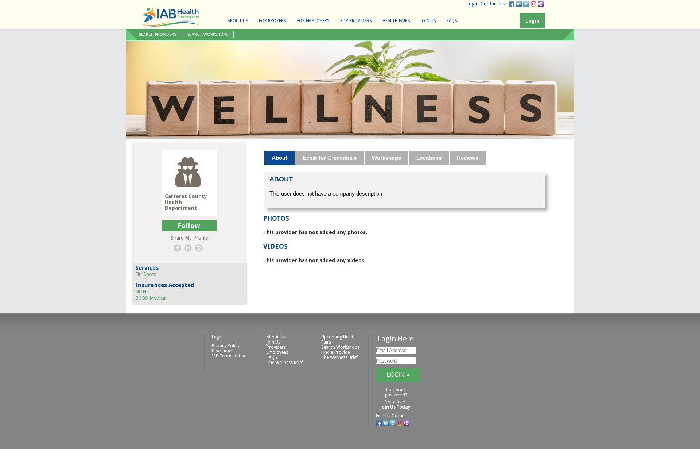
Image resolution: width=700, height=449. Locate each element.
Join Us (428, 20)
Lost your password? (396, 392)
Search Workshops (207, 34)
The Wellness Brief (285, 362)
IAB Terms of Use (229, 356)
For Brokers (272, 20)
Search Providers (157, 34)
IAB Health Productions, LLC (169, 17)
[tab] (279, 158)
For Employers (313, 20)
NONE (142, 291)
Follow (189, 225)
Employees (277, 352)
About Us (238, 20)
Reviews (467, 158)
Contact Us (493, 4)
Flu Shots (145, 274)
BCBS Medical (150, 298)
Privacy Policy (226, 345)
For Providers (356, 20)
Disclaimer (222, 350)
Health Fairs (396, 20)
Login (472, 4)
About (279, 158)
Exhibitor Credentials (330, 158)
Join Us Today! (396, 407)
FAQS (452, 20)
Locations (429, 158)
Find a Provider (336, 352)
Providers (276, 347)
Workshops (386, 158)
